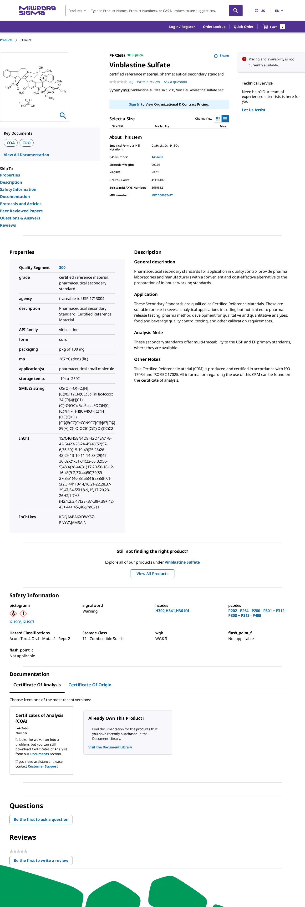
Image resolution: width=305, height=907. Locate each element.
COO (26, 142)
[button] (182, 26)
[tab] (10, 40)
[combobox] (154, 10)
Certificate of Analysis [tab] (37, 685)
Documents (39, 754)
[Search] (236, 10)
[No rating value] (119, 82)
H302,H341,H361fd (172, 610)
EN (277, 10)
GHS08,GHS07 (22, 621)
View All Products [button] (152, 573)
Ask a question (175, 82)
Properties (10, 175)
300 (62, 267)
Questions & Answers (20, 218)
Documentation (15, 196)
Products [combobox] (75, 10)
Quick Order (243, 26)
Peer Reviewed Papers (21, 210)
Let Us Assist (253, 109)
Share (224, 55)
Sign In (134, 104)
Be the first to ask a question (41, 819)
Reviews (8, 225)
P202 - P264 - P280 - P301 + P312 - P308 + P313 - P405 (257, 613)
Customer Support (43, 766)
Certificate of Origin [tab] (90, 685)
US (262, 10)
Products (6, 40)
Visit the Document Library (110, 747)
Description (11, 182)
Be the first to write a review (43, 861)
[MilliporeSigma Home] (37, 10)
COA (11, 142)
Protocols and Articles (20, 203)
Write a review (148, 82)
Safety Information (18, 189)
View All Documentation (26, 154)
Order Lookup (214, 26)
